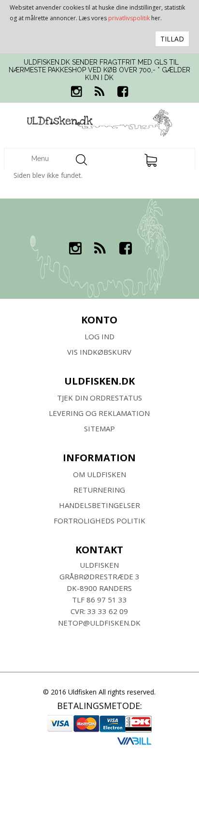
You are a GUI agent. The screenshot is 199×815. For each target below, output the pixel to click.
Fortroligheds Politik (99, 520)
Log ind (99, 336)
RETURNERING (99, 489)
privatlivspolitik (129, 18)
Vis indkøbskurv (99, 352)
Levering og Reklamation (99, 413)
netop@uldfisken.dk (99, 623)
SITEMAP (99, 428)
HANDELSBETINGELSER (99, 505)
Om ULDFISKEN (99, 474)
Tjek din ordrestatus (99, 397)
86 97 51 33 (106, 599)
